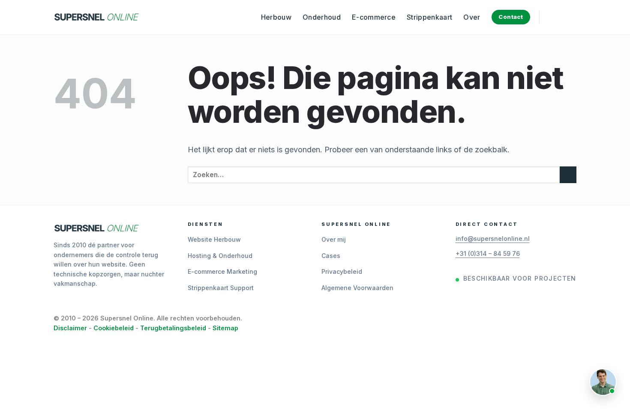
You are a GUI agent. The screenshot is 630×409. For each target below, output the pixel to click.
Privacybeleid (341, 271)
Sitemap (225, 328)
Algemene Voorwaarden (357, 287)
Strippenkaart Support (221, 287)
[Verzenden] (568, 174)
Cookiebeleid (113, 328)
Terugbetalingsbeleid (173, 328)
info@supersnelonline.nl (493, 238)
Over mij (333, 239)
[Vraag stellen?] (603, 382)
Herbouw (276, 17)
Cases (330, 255)
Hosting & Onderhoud (220, 255)
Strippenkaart (429, 17)
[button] (552, 17)
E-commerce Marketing (222, 271)
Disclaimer (70, 328)
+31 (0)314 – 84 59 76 (488, 253)
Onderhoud (322, 17)
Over (471, 17)
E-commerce (374, 17)
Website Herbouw (214, 239)
